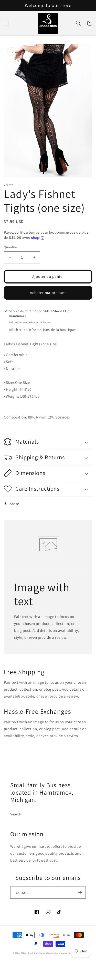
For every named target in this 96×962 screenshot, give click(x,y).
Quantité (10, 247)
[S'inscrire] (80, 893)
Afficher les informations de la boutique (42, 329)
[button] (6, 23)
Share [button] (14, 503)
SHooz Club (27, 952)
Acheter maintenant (48, 292)
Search (16, 814)
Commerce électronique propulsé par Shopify (58, 952)
